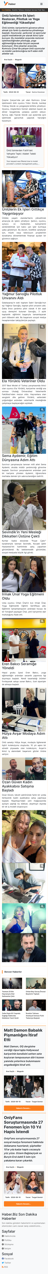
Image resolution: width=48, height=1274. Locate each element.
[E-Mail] (43, 85)
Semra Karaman (38, 92)
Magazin (18, 60)
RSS (6, 1267)
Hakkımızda (9, 1236)
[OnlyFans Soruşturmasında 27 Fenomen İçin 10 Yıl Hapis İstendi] (24, 1182)
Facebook (9, 1258)
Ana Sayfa (8, 60)
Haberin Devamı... (23, 1108)
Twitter (7, 1263)
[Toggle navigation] (41, 4)
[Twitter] (39, 85)
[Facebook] (36, 85)
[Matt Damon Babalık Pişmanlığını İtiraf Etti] (24, 1086)
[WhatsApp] (33, 85)
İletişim (7, 1248)
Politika (7, 1240)
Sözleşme (8, 1244)
